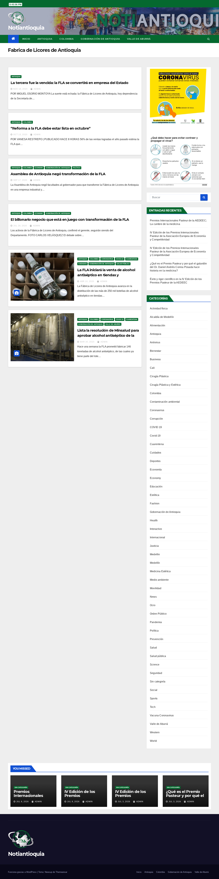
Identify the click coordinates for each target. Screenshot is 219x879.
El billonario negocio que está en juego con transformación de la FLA (70, 219)
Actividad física (159, 308)
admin (37, 89)
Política (76, 168)
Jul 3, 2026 (124, 801)
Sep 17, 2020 (20, 180)
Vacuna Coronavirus (162, 715)
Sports (153, 698)
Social (153, 690)
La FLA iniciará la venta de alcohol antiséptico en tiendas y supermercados (106, 275)
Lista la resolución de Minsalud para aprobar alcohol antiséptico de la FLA (108, 335)
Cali (152, 367)
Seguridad (156, 673)
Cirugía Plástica (159, 376)
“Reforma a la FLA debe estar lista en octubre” (50, 128)
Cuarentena (131, 259)
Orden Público (158, 613)
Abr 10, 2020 (87, 281)
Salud (153, 647)
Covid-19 (119, 259)
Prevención (156, 639)
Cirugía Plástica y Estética (165, 384)
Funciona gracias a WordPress (22, 872)
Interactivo (156, 529)
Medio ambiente (159, 579)
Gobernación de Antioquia (100, 38)
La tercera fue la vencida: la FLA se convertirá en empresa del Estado (69, 83)
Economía (156, 469)
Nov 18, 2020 (20, 89)
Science (154, 664)
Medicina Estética (160, 571)
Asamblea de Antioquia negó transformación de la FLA (58, 174)
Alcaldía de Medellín (162, 317)
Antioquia (44, 38)
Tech (153, 707)
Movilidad (155, 588)
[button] (208, 39)
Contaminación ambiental (165, 401)
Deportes (155, 461)
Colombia (66, 38)
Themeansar (61, 872)
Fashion (154, 503)
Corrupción (156, 418)
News (153, 596)
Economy (39, 168)
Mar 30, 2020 (87, 342)
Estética (154, 495)
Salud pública (123, 264)
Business (155, 359)
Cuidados (82, 264)
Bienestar (155, 351)
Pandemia (156, 622)
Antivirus (155, 342)
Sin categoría (157, 681)
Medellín (155, 562)
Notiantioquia (26, 27)
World (153, 741)
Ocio (152, 605)
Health (154, 520)
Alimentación (157, 325)
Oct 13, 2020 (20, 134)
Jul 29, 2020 (20, 226)
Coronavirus (107, 259)
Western (155, 732)
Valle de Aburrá (139, 38)
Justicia (154, 546)
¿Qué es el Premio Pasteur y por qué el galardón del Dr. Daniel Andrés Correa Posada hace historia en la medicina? (178, 267)
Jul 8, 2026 (22, 801)
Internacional (157, 537)
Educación (156, 486)
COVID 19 (119, 319)
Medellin (155, 554)
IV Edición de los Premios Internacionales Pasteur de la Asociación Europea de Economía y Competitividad (178, 236)
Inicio (26, 38)
